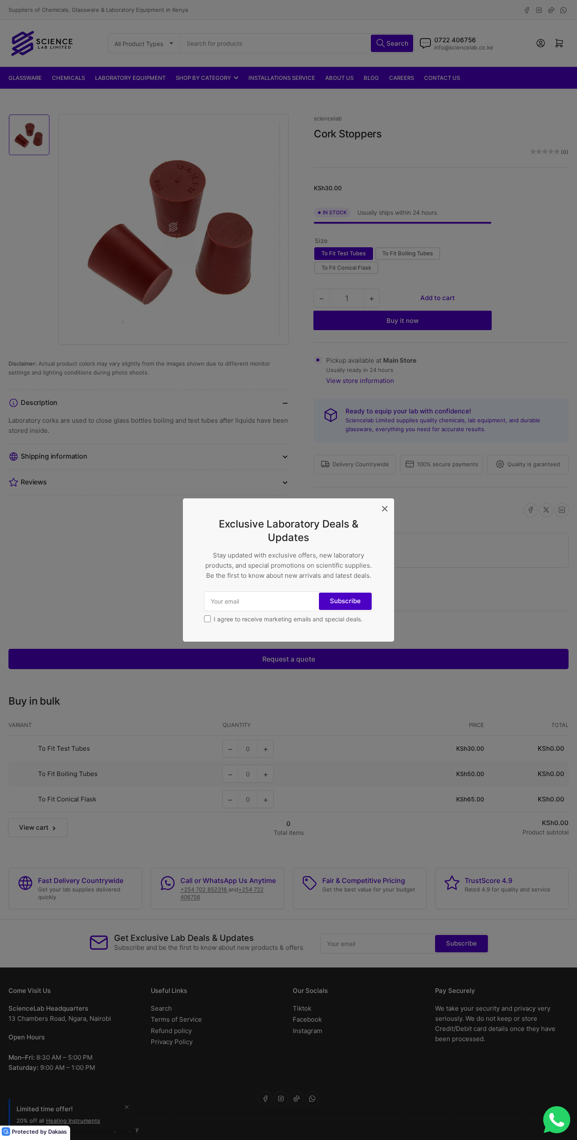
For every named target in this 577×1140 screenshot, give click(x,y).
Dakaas (57, 1131)
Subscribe (345, 601)
